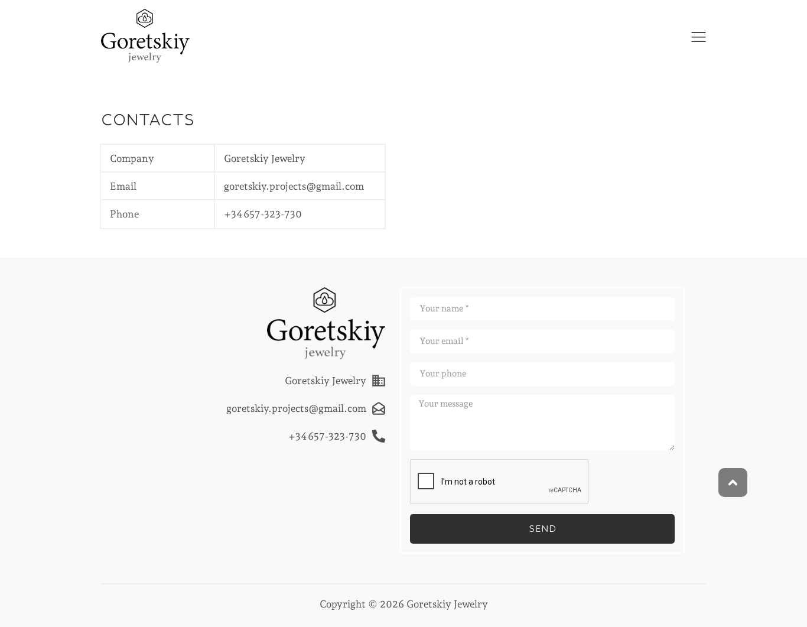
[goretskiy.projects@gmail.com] (378, 408)
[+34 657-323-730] (378, 436)
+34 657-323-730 (263, 214)
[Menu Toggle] (698, 37)
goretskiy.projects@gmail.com (294, 186)
